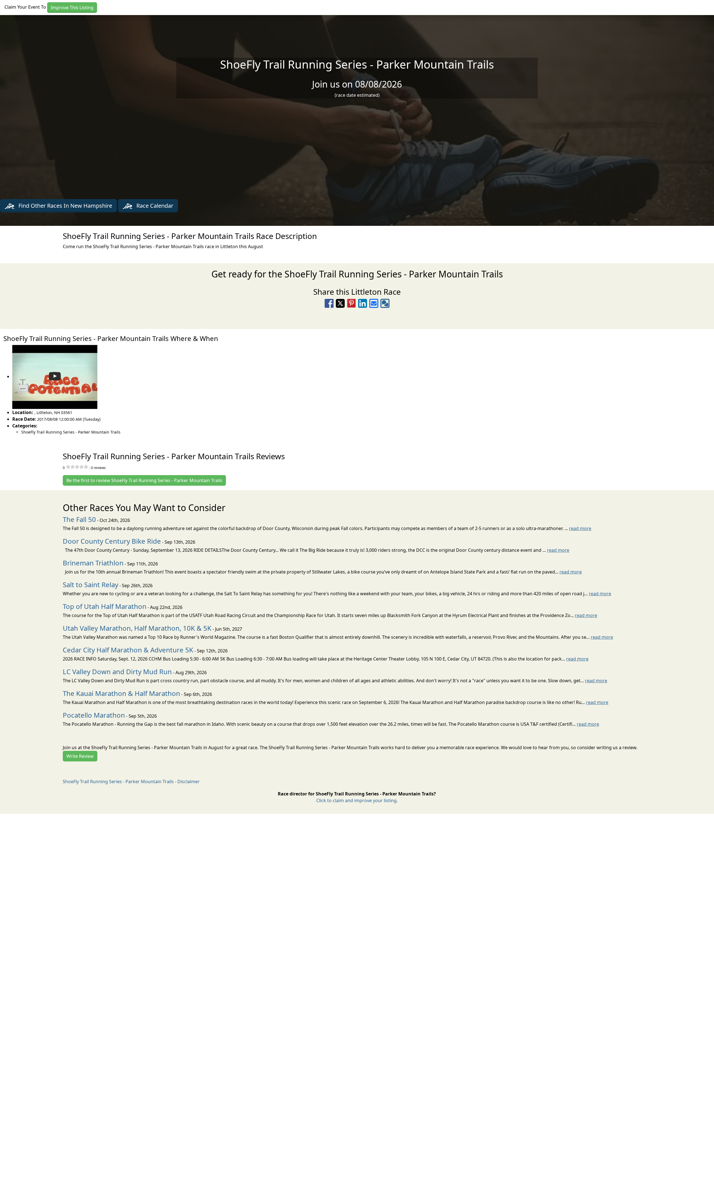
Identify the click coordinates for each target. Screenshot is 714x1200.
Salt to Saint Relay (90, 584)
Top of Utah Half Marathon (104, 606)
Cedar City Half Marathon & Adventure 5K (128, 649)
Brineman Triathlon (93, 562)
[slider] (77, 466)
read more (580, 528)
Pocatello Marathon (94, 715)
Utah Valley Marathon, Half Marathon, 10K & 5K (137, 628)
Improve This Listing (72, 7)
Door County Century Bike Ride (112, 541)
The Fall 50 (79, 519)
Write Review (80, 756)
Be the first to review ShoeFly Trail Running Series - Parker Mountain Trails (144, 480)
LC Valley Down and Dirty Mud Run (117, 671)
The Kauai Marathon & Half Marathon (121, 693)
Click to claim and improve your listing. (357, 800)
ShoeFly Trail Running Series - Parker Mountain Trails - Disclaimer (131, 781)
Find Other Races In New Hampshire (64, 205)
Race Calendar (154, 205)
